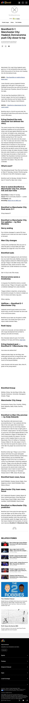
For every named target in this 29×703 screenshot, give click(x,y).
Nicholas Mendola (6, 41)
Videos (12, 22)
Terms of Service (20, 690)
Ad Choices (16, 689)
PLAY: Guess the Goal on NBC (9, 626)
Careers (7, 688)
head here (22, 340)
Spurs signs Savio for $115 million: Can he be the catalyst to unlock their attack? (19, 549)
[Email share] (9, 46)
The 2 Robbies (18, 22)
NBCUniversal (9, 692)
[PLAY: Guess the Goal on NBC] (14, 616)
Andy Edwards (13, 41)
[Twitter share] (5, 46)
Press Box (11, 689)
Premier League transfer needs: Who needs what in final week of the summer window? (19, 556)
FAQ (18, 688)
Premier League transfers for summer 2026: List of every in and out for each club (18, 569)
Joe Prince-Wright (13, 552)
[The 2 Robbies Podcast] (14, 589)
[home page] (6, 2)
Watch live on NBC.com (14, 200)
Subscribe (4, 650)
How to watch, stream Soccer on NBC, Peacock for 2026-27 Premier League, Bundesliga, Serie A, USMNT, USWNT (19, 563)
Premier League (5, 22)
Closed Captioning (13, 688)
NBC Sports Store (4, 689)
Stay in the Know (5, 644)
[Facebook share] (2, 46)
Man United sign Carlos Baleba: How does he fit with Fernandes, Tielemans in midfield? (18, 543)
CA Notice (14, 690)
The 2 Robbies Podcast (7, 599)
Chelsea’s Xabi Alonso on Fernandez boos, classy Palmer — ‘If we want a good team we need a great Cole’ (18, 576)
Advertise (3, 688)
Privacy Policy (22, 689)
